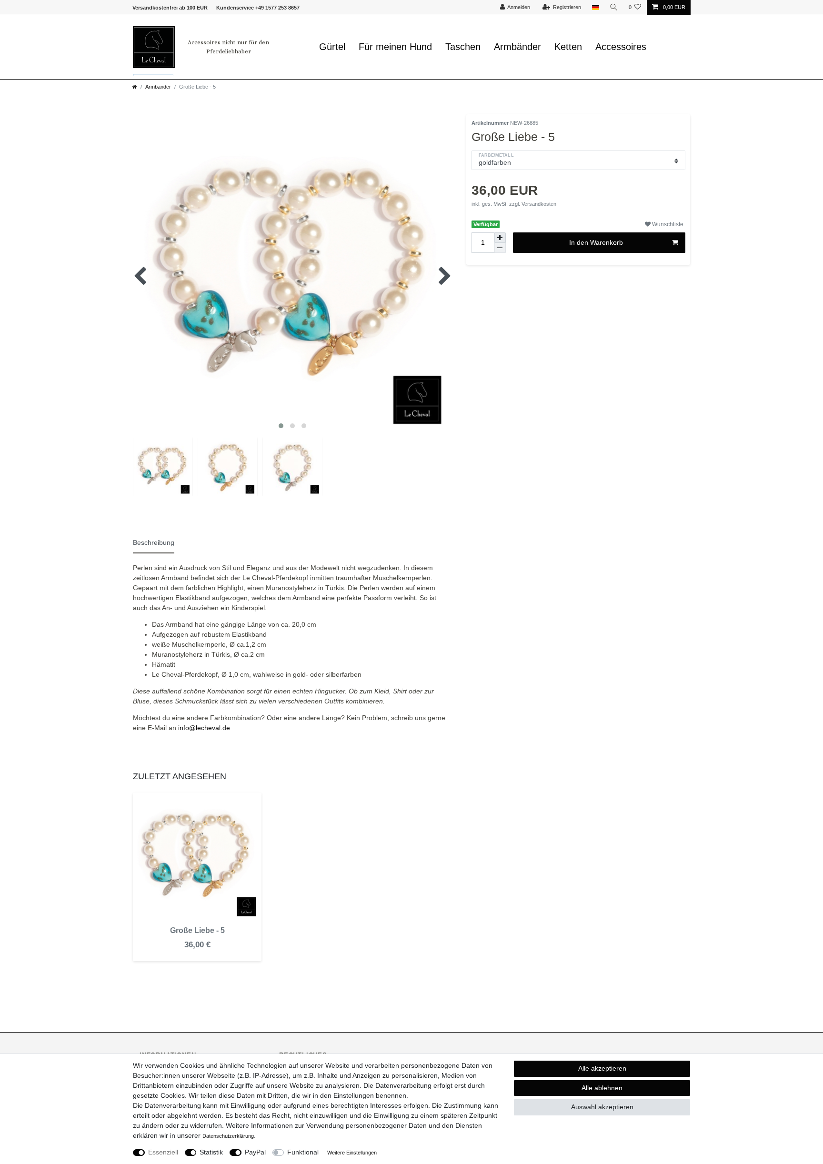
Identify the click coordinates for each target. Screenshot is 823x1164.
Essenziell (163, 1152)
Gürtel (332, 46)
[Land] (595, 7)
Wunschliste (667, 224)
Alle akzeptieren (602, 1068)
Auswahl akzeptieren (602, 1107)
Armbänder (517, 46)
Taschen (463, 46)
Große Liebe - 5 (197, 930)
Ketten (568, 46)
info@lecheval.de (204, 728)
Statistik (211, 1152)
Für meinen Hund (395, 46)
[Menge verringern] (500, 248)
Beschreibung (153, 542)
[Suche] (613, 7)
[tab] (158, 541)
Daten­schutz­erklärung (228, 1136)
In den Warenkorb (596, 242)
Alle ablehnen (602, 1088)
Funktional (303, 1152)
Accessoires (620, 46)
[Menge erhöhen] (500, 237)
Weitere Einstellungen (352, 1152)
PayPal (255, 1152)
